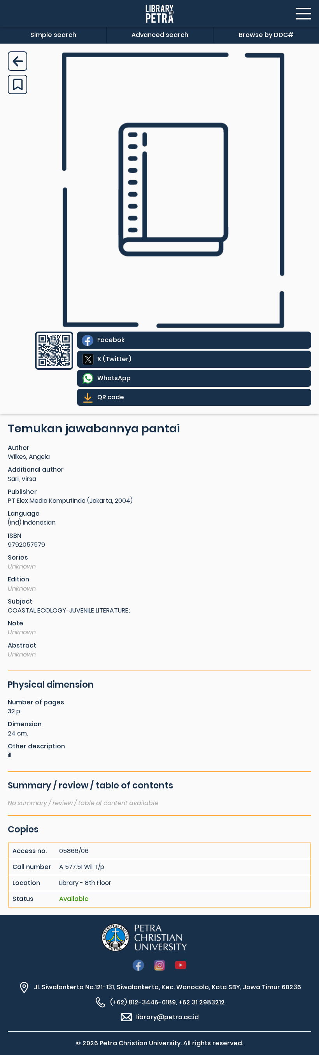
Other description (36, 746)
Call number (31, 867)
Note (15, 623)
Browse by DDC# (266, 34)
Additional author (36, 469)
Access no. (29, 851)
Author (19, 447)
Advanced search (159, 34)
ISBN (14, 535)
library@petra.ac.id (167, 1017)
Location (26, 883)
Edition (18, 579)
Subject (20, 601)
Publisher (22, 491)
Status (22, 899)
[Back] (17, 61)
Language (24, 513)
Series (18, 557)
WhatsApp (114, 378)
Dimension (25, 724)
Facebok (110, 339)
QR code (110, 397)
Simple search (53, 34)
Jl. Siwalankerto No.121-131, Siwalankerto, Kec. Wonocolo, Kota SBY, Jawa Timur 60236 (167, 987)
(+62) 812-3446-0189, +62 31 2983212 (167, 1002)
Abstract (22, 645)
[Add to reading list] (17, 84)
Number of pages (36, 702)
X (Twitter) (114, 359)
